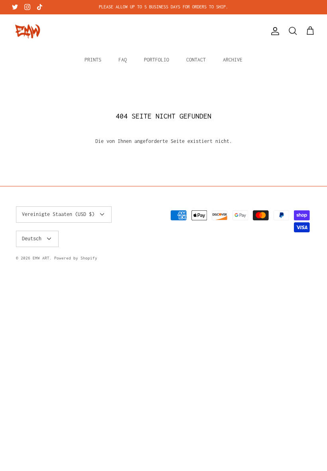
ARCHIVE (232, 60)
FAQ (122, 60)
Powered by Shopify (75, 258)
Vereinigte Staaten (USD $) (58, 214)
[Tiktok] (40, 7)
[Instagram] (27, 7)
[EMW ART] (28, 31)
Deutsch (31, 238)
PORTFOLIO (156, 60)
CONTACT (196, 60)
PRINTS (93, 60)
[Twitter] (15, 7)
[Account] (273, 31)
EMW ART (41, 258)
